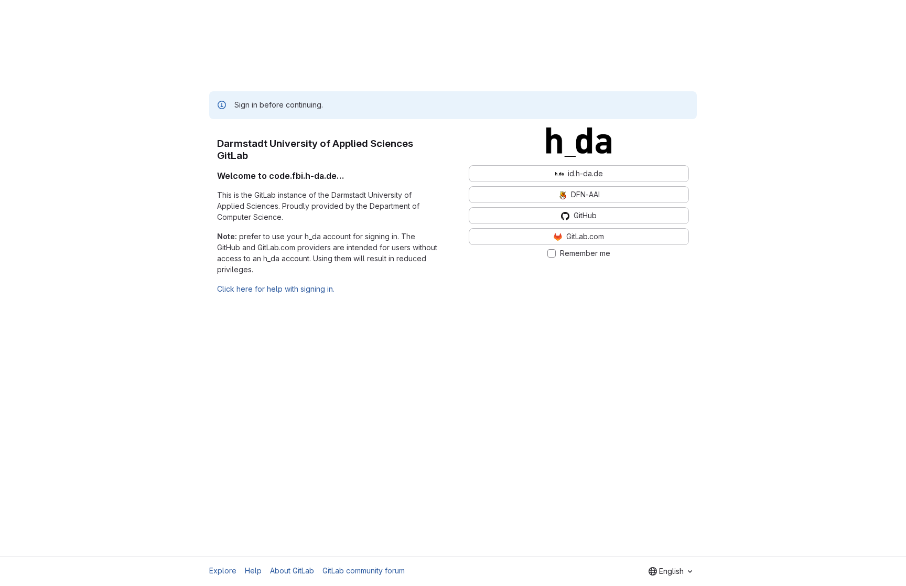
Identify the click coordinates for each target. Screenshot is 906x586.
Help (253, 570)
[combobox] (670, 571)
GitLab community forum (363, 570)
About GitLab (292, 570)
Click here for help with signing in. (276, 288)
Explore (222, 570)
